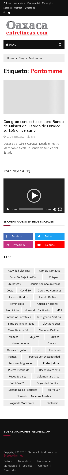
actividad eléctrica (19, 270)
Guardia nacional (47, 303)
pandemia (55, 350)
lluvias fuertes (52, 323)
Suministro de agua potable (34, 396)
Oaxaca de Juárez (17, 350)
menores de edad (49, 330)
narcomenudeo (21, 343)
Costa (10, 290)
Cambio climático (49, 270)
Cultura (7, 3)
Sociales (7, 8)
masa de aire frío (18, 330)
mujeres (34, 336)
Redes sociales (17, 376)
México (55, 336)
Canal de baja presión (23, 277)
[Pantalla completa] (60, 209)
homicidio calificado (37, 310)
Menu (12, 44)
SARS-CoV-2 (17, 383)
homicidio (12, 310)
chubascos (14, 284)
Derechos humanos (49, 290)
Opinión (18, 8)
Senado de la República (23, 389)
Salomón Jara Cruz (48, 376)
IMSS (59, 310)
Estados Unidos (18, 297)
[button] (34, 196)
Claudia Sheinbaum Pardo (45, 284)
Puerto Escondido (18, 370)
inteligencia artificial (49, 317)
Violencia (52, 403)
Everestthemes (13, 455)
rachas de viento (49, 370)
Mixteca (13, 336)
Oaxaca (51, 343)
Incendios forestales (18, 317)
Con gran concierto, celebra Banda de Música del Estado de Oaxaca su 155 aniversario (33, 126)
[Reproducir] (8, 209)
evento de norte (49, 297)
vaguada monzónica (22, 403)
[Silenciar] (54, 209)
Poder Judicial (51, 363)
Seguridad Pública (47, 383)
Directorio (30, 8)
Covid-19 (25, 290)
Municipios (47, 3)
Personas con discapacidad (43, 356)
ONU (38, 350)
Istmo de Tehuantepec (20, 323)
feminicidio (17, 303)
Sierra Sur (54, 389)
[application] (34, 195)
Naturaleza (19, 3)
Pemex (12, 356)
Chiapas (53, 277)
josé (33, 136)
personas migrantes (20, 363)
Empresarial (33, 3)
